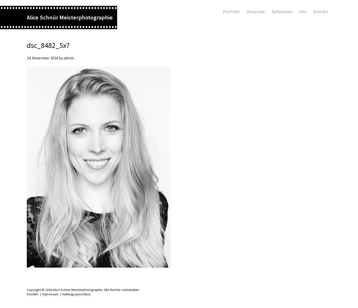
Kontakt (32, 294)
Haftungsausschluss (76, 294)
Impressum (50, 294)
